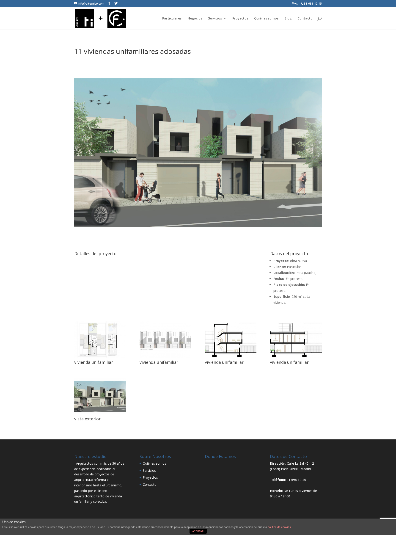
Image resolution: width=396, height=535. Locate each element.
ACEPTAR (198, 531)
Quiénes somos (266, 18)
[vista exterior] (100, 414)
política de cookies (279, 527)
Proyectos (240, 18)
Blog (295, 3)
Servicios (215, 18)
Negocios (194, 18)
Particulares (172, 18)
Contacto (305, 18)
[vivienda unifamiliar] (100, 358)
